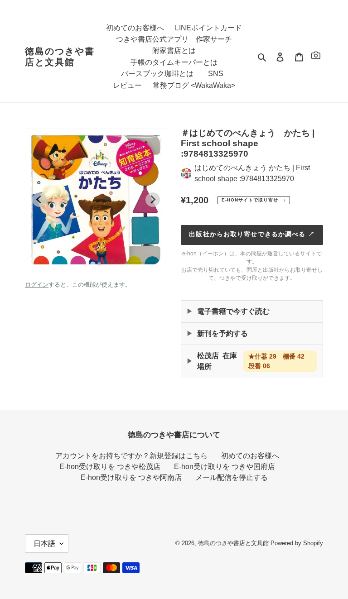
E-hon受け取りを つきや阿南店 (131, 477)
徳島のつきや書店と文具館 (60, 56)
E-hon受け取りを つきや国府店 (224, 466)
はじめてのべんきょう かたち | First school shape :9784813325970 (252, 173)
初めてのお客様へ (250, 456)
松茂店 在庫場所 (254, 361)
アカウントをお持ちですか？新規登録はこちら (131, 456)
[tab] (92, 263)
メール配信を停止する (231, 477)
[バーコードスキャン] (316, 56)
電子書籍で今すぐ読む (233, 311)
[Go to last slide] (39, 199)
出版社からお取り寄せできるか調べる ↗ (251, 234)
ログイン (36, 284)
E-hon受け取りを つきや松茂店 (109, 466)
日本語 (44, 543)
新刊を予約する (222, 333)
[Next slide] (152, 199)
